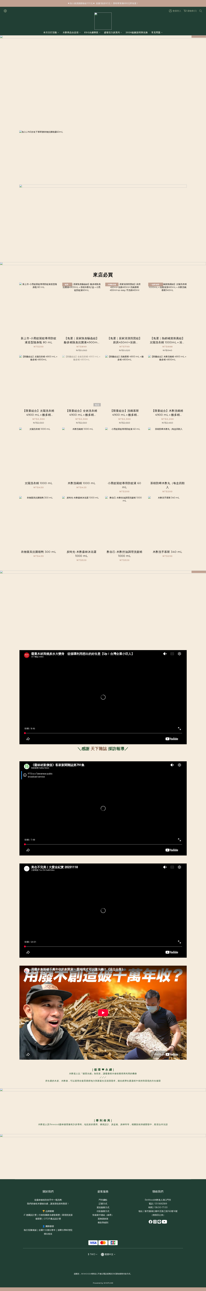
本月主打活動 (50, 32)
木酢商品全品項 (71, 32)
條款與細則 (103, 1222)
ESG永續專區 (91, 32)
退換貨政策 (103, 1218)
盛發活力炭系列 (112, 32)
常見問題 (155, 32)
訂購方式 (103, 1203)
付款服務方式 (103, 1211)
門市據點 (103, 1199)
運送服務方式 (103, 1207)
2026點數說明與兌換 (137, 32)
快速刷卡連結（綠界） (103, 1215)
